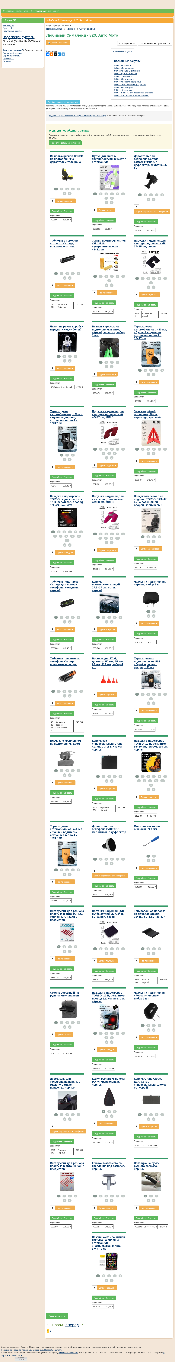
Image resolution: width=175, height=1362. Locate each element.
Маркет (56, 11)
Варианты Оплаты (12, 55)
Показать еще (57, 1316)
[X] (55, 54)
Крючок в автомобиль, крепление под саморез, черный (108, 1166)
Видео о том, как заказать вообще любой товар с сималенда (77, 115)
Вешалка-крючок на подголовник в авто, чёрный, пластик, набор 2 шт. (108, 331)
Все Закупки (8, 25)
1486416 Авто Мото (123, 65)
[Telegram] (63, 54)
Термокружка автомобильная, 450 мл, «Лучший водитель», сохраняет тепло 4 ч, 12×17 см (150, 332)
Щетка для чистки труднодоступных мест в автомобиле (109, 159)
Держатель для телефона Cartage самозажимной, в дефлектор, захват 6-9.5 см (150, 162)
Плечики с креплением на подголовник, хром (65, 742)
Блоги (26, 11)
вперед (72, 1324)
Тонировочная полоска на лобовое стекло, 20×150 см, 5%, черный (149, 913)
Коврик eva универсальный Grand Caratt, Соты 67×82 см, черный (107, 745)
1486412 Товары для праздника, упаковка (133, 92)
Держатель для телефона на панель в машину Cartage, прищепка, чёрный (65, 1083)
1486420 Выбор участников (127, 70)
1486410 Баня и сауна (124, 68)
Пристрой (7, 28)
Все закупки (54, 29)
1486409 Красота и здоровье (127, 81)
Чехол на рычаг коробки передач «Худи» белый (66, 328)
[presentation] (122, 51)
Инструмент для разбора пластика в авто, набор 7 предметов (67, 1166)
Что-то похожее (64, 285)
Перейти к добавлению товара (65, 142)
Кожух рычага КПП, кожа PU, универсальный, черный (108, 1081)
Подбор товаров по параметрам (63, 102)
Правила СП (8, 58)
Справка (7, 61)
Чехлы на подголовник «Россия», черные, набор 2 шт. (149, 995)
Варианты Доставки (12, 53)
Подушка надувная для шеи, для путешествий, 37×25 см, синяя (150, 243)
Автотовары (87, 29)
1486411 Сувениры (123, 90)
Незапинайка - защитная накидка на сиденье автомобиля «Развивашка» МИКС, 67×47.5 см (108, 1243)
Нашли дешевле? (127, 43)
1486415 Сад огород (123, 87)
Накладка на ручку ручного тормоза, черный (146, 1166)
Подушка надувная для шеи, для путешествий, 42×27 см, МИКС (108, 414)
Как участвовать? (13, 50)
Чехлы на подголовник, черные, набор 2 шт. (150, 583)
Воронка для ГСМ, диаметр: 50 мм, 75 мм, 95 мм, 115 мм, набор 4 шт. (108, 663)
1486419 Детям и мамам (125, 73)
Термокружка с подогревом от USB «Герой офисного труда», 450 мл (147, 663)
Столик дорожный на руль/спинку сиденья (64, 994)
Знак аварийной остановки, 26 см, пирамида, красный (147, 414)
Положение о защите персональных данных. (22, 1349)
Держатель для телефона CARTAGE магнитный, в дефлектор (109, 829)
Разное (70, 29)
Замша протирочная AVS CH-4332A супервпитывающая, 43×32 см (109, 245)
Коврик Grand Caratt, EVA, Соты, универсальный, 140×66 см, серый (150, 1083)
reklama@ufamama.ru (68, 1352)
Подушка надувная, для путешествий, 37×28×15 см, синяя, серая (108, 913)
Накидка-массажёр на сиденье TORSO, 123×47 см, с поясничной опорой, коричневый (150, 501)
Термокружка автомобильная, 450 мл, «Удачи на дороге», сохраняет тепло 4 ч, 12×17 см (66, 417)
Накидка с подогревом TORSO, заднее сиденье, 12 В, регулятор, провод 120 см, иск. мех (67, 501)
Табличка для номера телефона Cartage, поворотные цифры (65, 661)
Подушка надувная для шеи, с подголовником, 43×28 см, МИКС (108, 499)
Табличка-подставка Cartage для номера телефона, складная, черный (64, 586)
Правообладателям (53, 1349)
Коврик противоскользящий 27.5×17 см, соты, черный (106, 586)
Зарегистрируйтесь (18, 36)
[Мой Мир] (59, 54)
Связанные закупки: (127, 60)
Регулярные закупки (12, 30)
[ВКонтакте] (47, 54)
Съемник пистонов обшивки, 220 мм (147, 828)
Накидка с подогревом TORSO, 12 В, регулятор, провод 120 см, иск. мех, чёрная (108, 997)
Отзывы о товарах (59, 42)
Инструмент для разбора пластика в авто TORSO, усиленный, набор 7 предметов (67, 915)
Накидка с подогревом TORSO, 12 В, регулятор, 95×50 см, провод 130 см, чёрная (151, 745)
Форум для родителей (41, 11)
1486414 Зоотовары (123, 76)
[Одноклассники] (51, 54)
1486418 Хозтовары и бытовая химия (131, 95)
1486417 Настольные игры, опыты (130, 84)
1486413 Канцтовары (124, 79)
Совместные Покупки (12, 11)
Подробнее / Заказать (62, 211)
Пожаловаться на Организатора (155, 43)
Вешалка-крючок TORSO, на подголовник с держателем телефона (67, 159)
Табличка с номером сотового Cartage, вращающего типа (64, 243)
